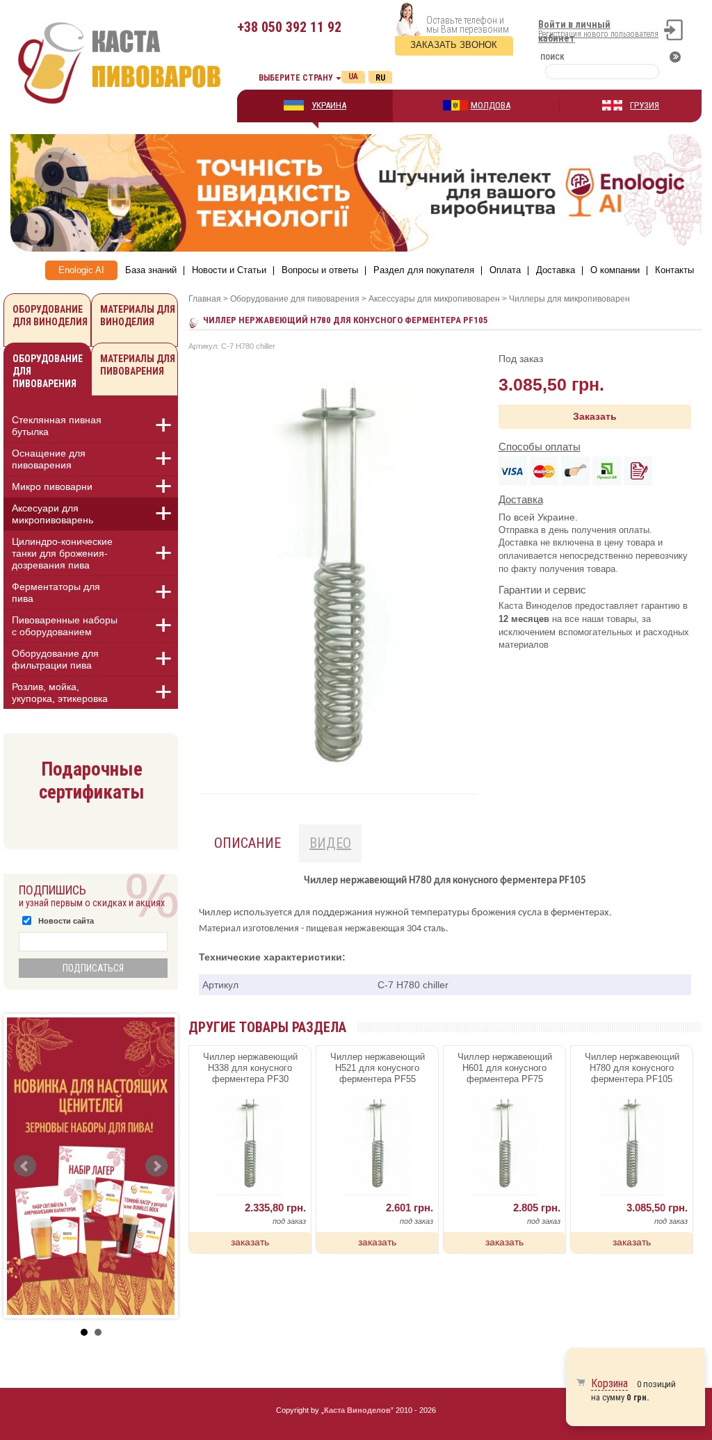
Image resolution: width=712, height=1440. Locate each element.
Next (156, 1166)
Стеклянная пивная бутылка (57, 425)
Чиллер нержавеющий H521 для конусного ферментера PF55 (377, 1068)
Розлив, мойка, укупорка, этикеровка (60, 692)
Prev (25, 1166)
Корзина (609, 1383)
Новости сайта (66, 921)
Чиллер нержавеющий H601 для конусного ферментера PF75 (505, 1068)
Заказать (595, 416)
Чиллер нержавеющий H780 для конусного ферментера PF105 (632, 1068)
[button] (155, 425)
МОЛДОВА (490, 105)
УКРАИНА (329, 105)
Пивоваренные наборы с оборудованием (65, 625)
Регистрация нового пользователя (598, 34)
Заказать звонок (453, 45)
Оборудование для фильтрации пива (55, 659)
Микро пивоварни (52, 486)
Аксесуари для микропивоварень (52, 513)
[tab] (90, 428)
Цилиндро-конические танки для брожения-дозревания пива (62, 553)
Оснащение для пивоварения (49, 459)
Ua (353, 76)
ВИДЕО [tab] (330, 843)
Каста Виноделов (357, 1410)
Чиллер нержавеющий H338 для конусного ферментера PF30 (250, 1068)
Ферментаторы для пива (56, 592)
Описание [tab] (247, 843)
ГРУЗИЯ (644, 105)
